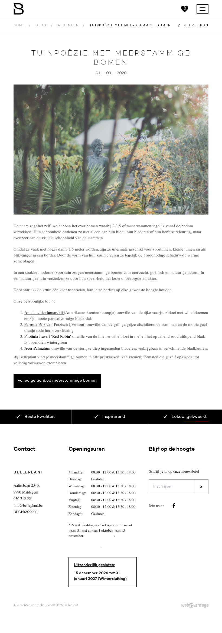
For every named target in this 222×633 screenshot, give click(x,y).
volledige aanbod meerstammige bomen (57, 381)
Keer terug (196, 25)
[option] (111, 150)
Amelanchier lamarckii (44, 312)
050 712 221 (23, 498)
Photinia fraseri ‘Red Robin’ (47, 336)
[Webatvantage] (194, 606)
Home (19, 25)
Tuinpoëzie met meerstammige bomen (130, 25)
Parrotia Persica (37, 324)
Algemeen (68, 25)
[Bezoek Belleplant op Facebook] (174, 505)
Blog (41, 25)
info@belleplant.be (28, 505)
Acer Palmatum (37, 348)
